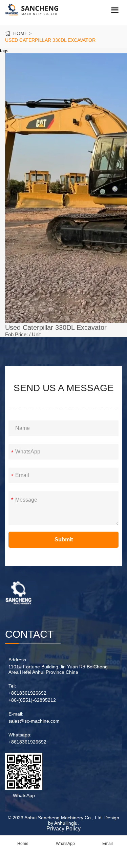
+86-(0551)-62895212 (32, 700)
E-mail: (15, 714)
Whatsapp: (19, 734)
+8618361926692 (27, 693)
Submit (64, 539)
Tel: (12, 686)
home (20, 33)
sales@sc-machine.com (34, 721)
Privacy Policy (63, 828)
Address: (17, 659)
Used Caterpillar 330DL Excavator (50, 40)
